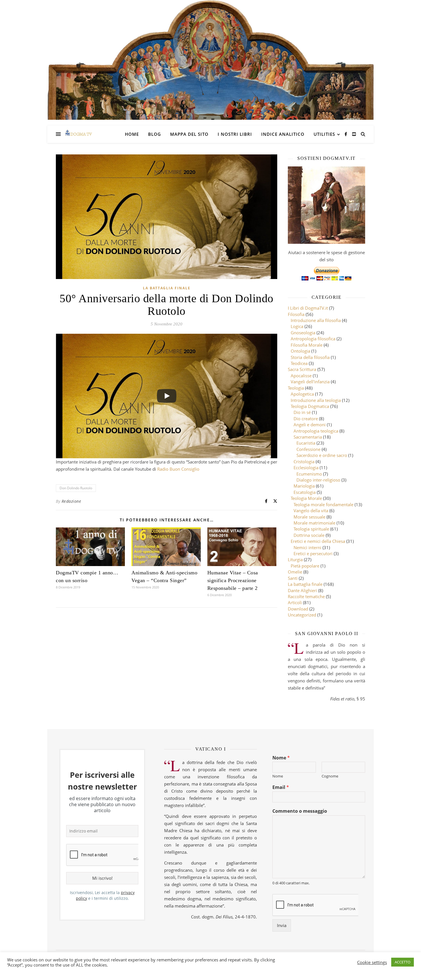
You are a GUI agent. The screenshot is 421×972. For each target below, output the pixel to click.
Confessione (308, 449)
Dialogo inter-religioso (318, 480)
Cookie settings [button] (372, 962)
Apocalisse (301, 375)
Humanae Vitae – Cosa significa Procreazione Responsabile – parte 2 (232, 580)
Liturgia (295, 559)
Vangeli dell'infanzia (310, 381)
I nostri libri (235, 134)
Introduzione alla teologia (316, 400)
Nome (281, 758)
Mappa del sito (189, 134)
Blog (154, 134)
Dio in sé (302, 412)
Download (298, 609)
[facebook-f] (346, 134)
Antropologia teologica (316, 431)
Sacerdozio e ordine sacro (321, 455)
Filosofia (296, 314)
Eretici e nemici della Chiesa (318, 541)
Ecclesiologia (306, 467)
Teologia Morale (306, 498)
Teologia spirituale (311, 529)
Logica (297, 326)
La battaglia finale (166, 288)
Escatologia (305, 492)
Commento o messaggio (299, 811)
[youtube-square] (354, 134)
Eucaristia (305, 443)
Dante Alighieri (302, 590)
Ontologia (300, 351)
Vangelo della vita (311, 510)
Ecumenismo (309, 474)
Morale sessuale (309, 517)
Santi (293, 578)
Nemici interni (307, 547)
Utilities (324, 134)
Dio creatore (306, 418)
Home (132, 134)
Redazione (71, 501)
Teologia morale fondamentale (323, 504)
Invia (281, 925)
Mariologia (304, 486)
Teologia (296, 388)
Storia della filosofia (310, 357)
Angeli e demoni (310, 424)
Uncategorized (302, 615)
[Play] (166, 396)
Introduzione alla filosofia (316, 320)
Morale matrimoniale (314, 523)
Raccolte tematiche (306, 596)
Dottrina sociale (309, 535)
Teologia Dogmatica (310, 406)
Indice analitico (282, 134)
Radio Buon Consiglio (178, 469)
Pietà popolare (305, 566)
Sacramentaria (308, 437)
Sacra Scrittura (302, 369)
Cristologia (304, 461)
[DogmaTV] (78, 134)
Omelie (295, 572)
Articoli (295, 602)
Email (280, 787)
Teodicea (299, 363)
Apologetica (302, 394)
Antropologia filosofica (313, 338)
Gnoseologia (303, 332)
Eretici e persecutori (313, 553)
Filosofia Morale (306, 345)
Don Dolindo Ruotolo (76, 488)
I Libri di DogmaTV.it (308, 308)
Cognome (330, 776)
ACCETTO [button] (402, 962)
